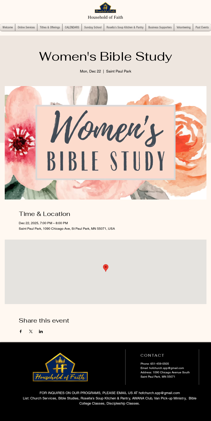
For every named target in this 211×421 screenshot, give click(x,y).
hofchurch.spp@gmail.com (166, 368)
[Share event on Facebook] (21, 331)
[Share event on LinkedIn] (41, 331)
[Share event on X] (31, 331)
